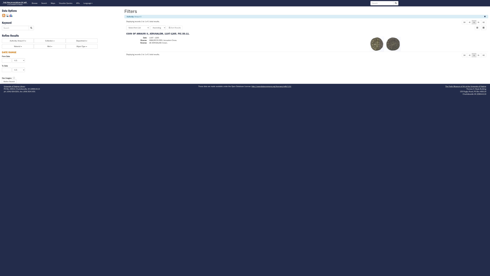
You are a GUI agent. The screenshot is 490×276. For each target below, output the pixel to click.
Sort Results (175, 28)
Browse (35, 3)
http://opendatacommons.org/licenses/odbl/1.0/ (271, 86)
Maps (53, 3)
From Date (6, 56)
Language (87, 3)
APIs (78, 3)
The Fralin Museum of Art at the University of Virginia (465, 86)
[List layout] (477, 28)
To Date (5, 66)
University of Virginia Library (14, 86)
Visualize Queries (65, 3)
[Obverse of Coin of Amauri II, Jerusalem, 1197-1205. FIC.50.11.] (376, 44)
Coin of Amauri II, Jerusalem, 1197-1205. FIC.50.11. (157, 33)
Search (44, 3)
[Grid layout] (483, 28)
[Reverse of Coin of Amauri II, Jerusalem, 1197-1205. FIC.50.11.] (393, 44)
